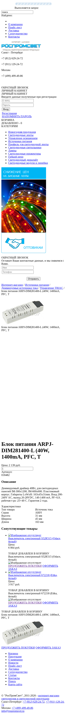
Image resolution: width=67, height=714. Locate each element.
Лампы (12, 150)
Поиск (12, 681)
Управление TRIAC (51, 287)
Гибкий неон (15, 156)
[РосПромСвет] (21, 50)
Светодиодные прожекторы (24, 153)
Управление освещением (22, 138)
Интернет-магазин (12, 284)
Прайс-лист (15, 27)
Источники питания (20, 141)
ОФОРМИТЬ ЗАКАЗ (48, 647)
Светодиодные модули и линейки (28, 162)
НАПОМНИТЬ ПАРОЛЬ (17, 116)
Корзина (13, 653)
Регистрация (9, 113)
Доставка (13, 30)
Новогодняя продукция (22, 132)
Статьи (12, 675)
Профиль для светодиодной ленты (28, 144)
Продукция (14, 656)
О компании (15, 24)
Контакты (14, 36)
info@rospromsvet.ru (12, 711)
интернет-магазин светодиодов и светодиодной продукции (30, 697)
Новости (13, 662)
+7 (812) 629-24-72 (33, 701)
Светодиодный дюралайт (23, 159)
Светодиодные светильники (24, 147)
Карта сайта (15, 684)
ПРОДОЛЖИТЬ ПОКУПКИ (25, 565)
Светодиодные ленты (21, 135)
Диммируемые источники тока (19, 287)
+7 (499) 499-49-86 (22, 707)
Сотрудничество (17, 33)
